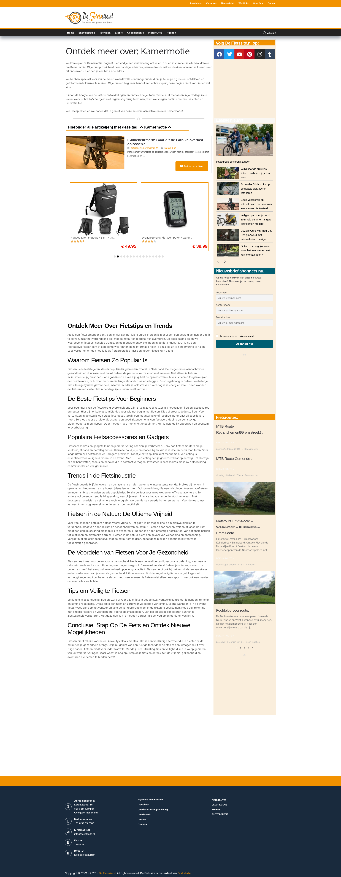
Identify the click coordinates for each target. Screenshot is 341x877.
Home (70, 32)
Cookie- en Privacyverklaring (153, 809)
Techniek (104, 32)
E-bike (119, 32)
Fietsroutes (155, 32)
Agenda (171, 32)
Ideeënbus (196, 3)
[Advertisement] (211, 17)
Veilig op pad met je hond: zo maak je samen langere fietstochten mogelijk (256, 219)
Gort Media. (184, 873)
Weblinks (244, 3)
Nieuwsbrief (227, 3)
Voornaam (221, 292)
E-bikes (216, 809)
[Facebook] (219, 54)
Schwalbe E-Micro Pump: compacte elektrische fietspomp (255, 188)
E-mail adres (223, 317)
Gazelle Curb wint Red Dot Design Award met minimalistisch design (256, 235)
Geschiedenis (135, 32)
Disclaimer (143, 804)
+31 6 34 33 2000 (84, 823)
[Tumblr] (270, 54)
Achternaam (223, 304)
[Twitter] (229, 54)
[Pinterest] (249, 54)
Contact (272, 3)
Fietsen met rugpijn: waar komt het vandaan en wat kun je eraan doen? (255, 250)
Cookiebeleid (144, 814)
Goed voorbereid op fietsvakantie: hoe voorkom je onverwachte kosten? (256, 204)
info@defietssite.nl (84, 833)
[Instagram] (260, 54)
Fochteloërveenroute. (232, 610)
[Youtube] (239, 54)
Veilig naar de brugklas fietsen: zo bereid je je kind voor (256, 173)
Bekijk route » (225, 442)
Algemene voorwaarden (150, 799)
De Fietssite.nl (107, 873)
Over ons (258, 3)
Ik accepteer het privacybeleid (237, 336)
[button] (115, 256)
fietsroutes (219, 800)
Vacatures (211, 3)
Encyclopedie (87, 32)
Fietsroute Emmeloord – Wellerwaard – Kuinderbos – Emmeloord (237, 527)
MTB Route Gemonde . (234, 459)
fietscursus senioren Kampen (233, 161)
